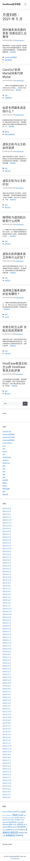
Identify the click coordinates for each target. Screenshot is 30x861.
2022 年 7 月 (6, 557)
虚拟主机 (7, 171)
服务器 (7, 132)
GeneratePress (15, 858)
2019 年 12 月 (6, 643)
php (3, 817)
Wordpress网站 (7, 824)
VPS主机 (12, 819)
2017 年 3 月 (6, 737)
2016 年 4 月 (6, 769)
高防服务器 (19, 835)
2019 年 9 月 (6, 651)
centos (9, 811)
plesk (6, 817)
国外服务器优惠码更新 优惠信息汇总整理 (14, 33)
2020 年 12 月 (7, 608)
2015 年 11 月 (6, 783)
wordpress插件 (20, 822)
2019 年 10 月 (7, 648)
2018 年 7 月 (6, 691)
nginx (25, 815)
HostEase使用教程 (11, 57)
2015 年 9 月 (6, 789)
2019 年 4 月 (6, 666)
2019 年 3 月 (6, 668)
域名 (3, 474)
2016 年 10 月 (7, 751)
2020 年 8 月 (6, 620)
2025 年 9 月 (6, 508)
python (9, 817)
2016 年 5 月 (6, 766)
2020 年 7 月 (6, 623)
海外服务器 (14, 827)
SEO (3, 454)
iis (11, 815)
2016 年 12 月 (6, 746)
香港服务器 (10, 835)
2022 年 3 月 (6, 568)
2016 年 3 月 (6, 771)
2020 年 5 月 (6, 628)
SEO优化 (17, 817)
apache (4, 811)
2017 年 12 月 (6, 711)
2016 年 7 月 (6, 760)
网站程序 (5, 494)
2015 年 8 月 (6, 791)
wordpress (12, 822)
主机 (6, 95)
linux (4, 446)
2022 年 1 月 (6, 574)
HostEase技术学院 (11, 4)
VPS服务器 (18, 819)
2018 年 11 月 (6, 680)
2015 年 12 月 (6, 780)
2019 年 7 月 (6, 657)
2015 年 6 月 (6, 797)
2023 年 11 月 (6, 523)
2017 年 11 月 (6, 714)
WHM (22, 819)
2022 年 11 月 (6, 545)
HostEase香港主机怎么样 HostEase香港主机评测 (14, 367)
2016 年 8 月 (6, 757)
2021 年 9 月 (6, 583)
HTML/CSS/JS (7, 443)
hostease (9, 815)
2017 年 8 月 (6, 723)
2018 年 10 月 (6, 683)
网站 (13, 829)
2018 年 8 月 (6, 688)
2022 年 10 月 (7, 548)
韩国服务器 (21, 832)
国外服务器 (8, 60)
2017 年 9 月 (6, 720)
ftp (5, 815)
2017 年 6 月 (6, 729)
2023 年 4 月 (6, 543)
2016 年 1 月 (6, 777)
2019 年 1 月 (6, 674)
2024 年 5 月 (6, 511)
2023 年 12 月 (7, 520)
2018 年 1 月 (6, 708)
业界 (3, 466)
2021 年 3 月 (6, 600)
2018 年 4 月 (6, 700)
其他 (3, 471)
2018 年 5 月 (6, 697)
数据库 (4, 483)
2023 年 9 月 (6, 528)
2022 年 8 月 (6, 554)
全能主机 (7, 353)
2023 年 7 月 (6, 534)
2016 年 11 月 (6, 749)
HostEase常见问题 (8, 437)
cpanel (23, 811)
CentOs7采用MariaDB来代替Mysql (12, 73)
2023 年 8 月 (6, 531)
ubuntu (4, 819)
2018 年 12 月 (6, 677)
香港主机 (7, 393)
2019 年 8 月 (6, 654)
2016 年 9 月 (6, 754)
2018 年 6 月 (6, 694)
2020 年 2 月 (6, 637)
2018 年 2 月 (6, 706)
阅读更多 (13, 52)
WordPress (6, 463)
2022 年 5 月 (6, 563)
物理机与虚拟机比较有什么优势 (14, 219)
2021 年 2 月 (6, 603)
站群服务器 (9, 829)
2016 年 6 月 (6, 763)
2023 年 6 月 (6, 537)
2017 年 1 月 (6, 743)
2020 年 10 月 (7, 614)
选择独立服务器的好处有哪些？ (14, 292)
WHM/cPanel (6, 457)
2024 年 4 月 (6, 514)
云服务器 (20, 824)
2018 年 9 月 (6, 686)
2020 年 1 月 (6, 640)
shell (21, 817)
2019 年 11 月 (6, 646)
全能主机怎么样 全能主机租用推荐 (14, 328)
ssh (24, 817)
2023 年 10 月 (7, 525)
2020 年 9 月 (6, 617)
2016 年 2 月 (6, 774)
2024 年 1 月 (6, 517)
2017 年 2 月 (6, 740)
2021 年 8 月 (6, 585)
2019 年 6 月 (6, 660)
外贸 (3, 477)
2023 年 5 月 (6, 540)
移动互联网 (6, 489)
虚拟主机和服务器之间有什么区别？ (14, 255)
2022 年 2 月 (6, 571)
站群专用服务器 (10, 134)
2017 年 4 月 (6, 734)
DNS (3, 815)
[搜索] (25, 404)
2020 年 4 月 (6, 631)
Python (4, 451)
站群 (3, 491)
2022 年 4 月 (6, 565)
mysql (20, 815)
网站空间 (22, 829)
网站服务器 (17, 829)
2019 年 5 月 (6, 663)
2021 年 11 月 (6, 580)
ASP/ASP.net (6, 431)
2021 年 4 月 (6, 597)
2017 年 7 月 (6, 726)
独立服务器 (22, 827)
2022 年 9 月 (6, 551)
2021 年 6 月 (6, 591)
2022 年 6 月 (6, 560)
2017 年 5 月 (6, 731)
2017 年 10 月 (6, 717)
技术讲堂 (5, 480)
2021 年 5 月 (6, 594)
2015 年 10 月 (6, 786)
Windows (5, 460)
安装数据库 (8, 98)
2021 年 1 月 (6, 606)
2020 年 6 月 (6, 626)
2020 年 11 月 (6, 611)
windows (5, 822)
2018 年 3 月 (6, 703)
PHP (3, 449)
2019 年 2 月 (6, 671)
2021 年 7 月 (6, 588)
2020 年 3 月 (6, 634)
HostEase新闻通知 (8, 440)
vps (8, 819)
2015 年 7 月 (6, 794)
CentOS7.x (16, 811)
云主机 (7, 317)
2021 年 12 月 (6, 577)
